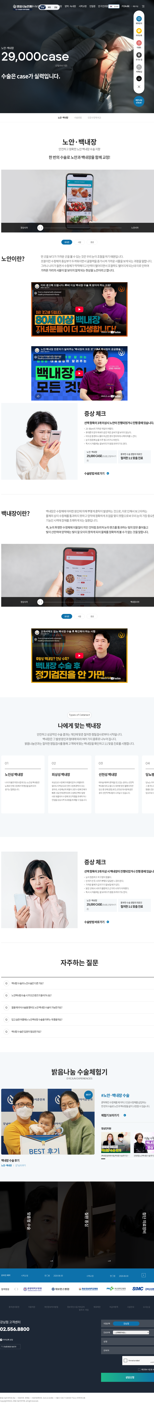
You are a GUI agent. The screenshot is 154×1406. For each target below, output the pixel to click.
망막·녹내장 (70, 6)
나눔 (46, 6)
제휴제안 (96, 1306)
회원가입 (135, 6)
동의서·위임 (84, 1309)
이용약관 (31, 1306)
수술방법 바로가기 (94, 473)
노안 (11, 374)
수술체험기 (18, 386)
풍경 (92, 242)
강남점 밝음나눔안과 (9, 1346)
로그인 (127, 6)
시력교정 (83, 6)
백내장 (12, 378)
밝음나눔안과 (35, 6)
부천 (49, 7)
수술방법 (78, 117)
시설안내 (130, 1306)
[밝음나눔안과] (21, 8)
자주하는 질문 (15, 382)
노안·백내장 (56, 6)
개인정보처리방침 (51, 1306)
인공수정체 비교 (94, 117)
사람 (79, 242)
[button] (17, 1289)
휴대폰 (66, 242)
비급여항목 (113, 1306)
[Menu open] (148, 6)
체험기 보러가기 (110, 1115)
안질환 (92, 6)
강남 (42, 7)
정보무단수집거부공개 (76, 1306)
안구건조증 (103, 6)
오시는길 (146, 1306)
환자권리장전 (14, 1306)
